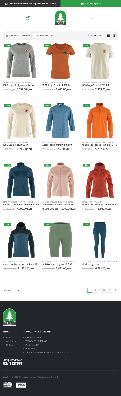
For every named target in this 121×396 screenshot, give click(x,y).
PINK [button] (7, 94)
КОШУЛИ (45, 142)
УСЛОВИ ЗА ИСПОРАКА (36, 341)
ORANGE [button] (47, 94)
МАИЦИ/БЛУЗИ (15, 82)
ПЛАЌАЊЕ (30, 348)
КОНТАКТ (9, 345)
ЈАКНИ (90, 202)
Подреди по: (27, 35)
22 (104, 290)
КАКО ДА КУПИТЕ (33, 337)
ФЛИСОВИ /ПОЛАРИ (105, 142)
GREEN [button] (43, 94)
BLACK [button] (83, 274)
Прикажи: (92, 35)
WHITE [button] (86, 94)
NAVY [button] (86, 154)
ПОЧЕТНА (9, 337)
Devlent (54, 377)
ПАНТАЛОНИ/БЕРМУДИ (67, 262)
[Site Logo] (60, 18)
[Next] (115, 290)
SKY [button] (47, 214)
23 (110, 290)
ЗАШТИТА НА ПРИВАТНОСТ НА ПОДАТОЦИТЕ (46, 352)
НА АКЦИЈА (10, 341)
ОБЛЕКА (6, 82)
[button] (92, 17)
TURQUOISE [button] (50, 214)
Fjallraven (26, 82)
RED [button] (83, 214)
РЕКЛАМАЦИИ (32, 345)
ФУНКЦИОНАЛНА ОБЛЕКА (97, 262)
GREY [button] (4, 94)
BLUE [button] (43, 154)
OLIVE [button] (86, 274)
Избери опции (34, 47)
